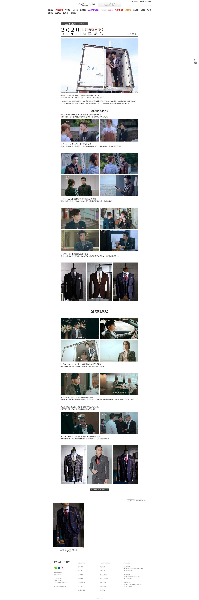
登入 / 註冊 (149, 1)
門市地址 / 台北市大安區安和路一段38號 (133, 568)
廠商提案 (80, 578)
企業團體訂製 (81, 582)
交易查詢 (142, 1)
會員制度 (102, 566)
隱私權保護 (103, 586)
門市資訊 (80, 570)
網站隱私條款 (99, 598)
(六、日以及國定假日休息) (60, 582)
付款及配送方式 (104, 578)
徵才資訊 (80, 586)
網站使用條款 (81, 590)
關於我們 (80, 566)
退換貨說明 (103, 582)
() (136, 1)
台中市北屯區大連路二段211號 (136, 584)
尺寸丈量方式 (103, 574)
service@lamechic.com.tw (60, 586)
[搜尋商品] (150, 6)
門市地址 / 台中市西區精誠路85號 (132, 576)
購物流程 (102, 570)
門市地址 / (126, 584)
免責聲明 (102, 590)
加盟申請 (80, 574)
